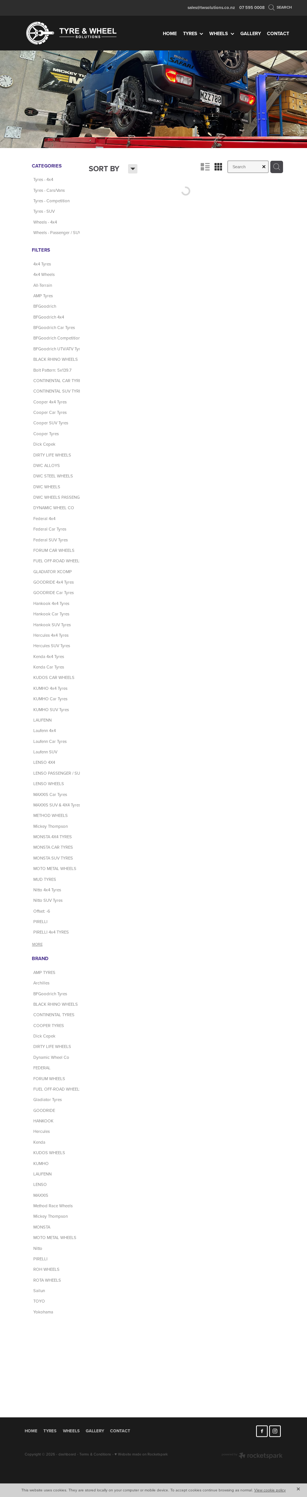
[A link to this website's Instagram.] (275, 1431)
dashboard (67, 1454)
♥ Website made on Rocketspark (141, 1454)
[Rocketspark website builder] (252, 1456)
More (37, 944)
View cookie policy (270, 1490)
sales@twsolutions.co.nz (211, 7)
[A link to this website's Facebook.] (262, 1431)
